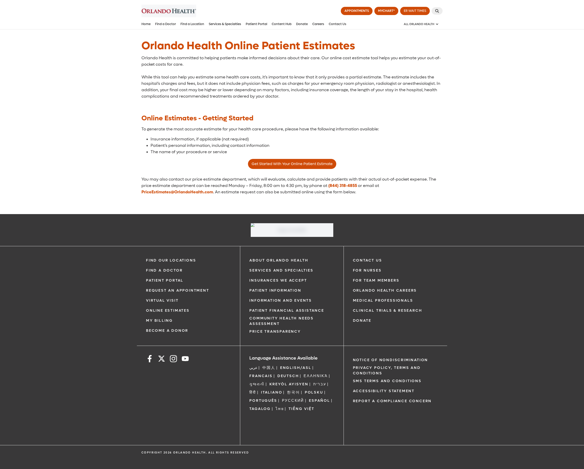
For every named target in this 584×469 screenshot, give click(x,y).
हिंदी (252, 392)
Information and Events (280, 300)
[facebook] (149, 359)
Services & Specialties (225, 24)
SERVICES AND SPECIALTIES (281, 270)
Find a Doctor (165, 24)
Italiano (271, 392)
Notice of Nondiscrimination (390, 360)
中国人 (268, 367)
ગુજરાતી (256, 384)
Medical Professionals (383, 300)
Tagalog (260, 408)
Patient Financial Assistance (286, 310)
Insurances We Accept (278, 280)
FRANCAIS (260, 375)
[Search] (437, 11)
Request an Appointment (177, 290)
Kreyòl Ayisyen (288, 384)
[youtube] (185, 359)
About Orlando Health (278, 260)
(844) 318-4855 (342, 185)
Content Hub (282, 24)
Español (319, 400)
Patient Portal (256, 24)
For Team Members (376, 280)
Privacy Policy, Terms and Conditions (387, 370)
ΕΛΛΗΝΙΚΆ (316, 375)
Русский (293, 400)
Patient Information (275, 290)
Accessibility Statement (384, 391)
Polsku (314, 392)
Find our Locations (171, 260)
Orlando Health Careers (385, 290)
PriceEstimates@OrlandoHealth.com (177, 192)
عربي (253, 367)
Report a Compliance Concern (392, 401)
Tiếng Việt (301, 408)
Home (146, 24)
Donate (302, 24)
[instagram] (173, 359)
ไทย (280, 408)
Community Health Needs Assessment (281, 321)
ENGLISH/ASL (295, 367)
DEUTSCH (288, 375)
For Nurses (367, 270)
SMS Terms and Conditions (387, 380)
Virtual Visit (162, 300)
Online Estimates (168, 310)
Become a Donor (167, 330)
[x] (161, 359)
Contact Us (337, 24)
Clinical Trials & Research (387, 310)
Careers (318, 24)
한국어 (293, 392)
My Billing (159, 320)
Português (263, 400)
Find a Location (192, 24)
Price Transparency (275, 331)
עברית (319, 384)
